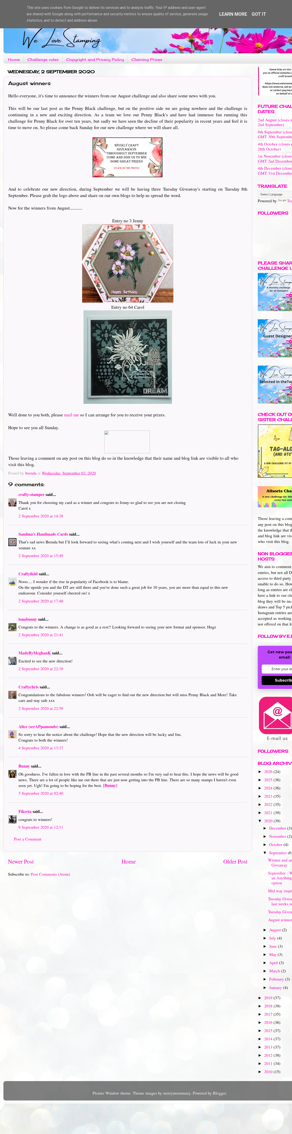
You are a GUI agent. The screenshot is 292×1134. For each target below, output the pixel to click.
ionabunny (27, 619)
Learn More (233, 14)
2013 (269, 1047)
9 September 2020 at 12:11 (40, 827)
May (273, 954)
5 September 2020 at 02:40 (40, 793)
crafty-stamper (31, 494)
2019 (269, 997)
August (275, 929)
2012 (269, 1055)
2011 (269, 1063)
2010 (269, 1071)
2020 (269, 820)
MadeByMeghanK (34, 653)
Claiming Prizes (146, 59)
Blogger (219, 1093)
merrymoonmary (176, 1093)
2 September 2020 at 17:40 (40, 601)
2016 (269, 1022)
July (273, 938)
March (275, 970)
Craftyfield (28, 574)
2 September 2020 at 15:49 (40, 555)
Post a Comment (27, 839)
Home (14, 59)
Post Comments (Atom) (50, 874)
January (276, 987)
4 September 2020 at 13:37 (40, 747)
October (276, 844)
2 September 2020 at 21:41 (40, 634)
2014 (269, 1038)
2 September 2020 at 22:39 (40, 668)
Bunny (24, 766)
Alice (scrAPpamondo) (38, 726)
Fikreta (24, 811)
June (273, 946)
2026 (269, 771)
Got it (259, 14)
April (274, 962)
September (278, 852)
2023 (269, 796)
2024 (269, 788)
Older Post (235, 861)
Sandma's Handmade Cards (43, 534)
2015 (269, 1030)
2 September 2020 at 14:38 (40, 516)
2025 (269, 779)
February (277, 979)
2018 (269, 1006)
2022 (269, 804)
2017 (269, 1014)
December (278, 828)
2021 (269, 812)
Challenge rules (43, 59)
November (278, 836)
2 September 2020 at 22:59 (40, 708)
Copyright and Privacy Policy (95, 59)
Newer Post (21, 861)
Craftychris (28, 687)
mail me (71, 415)
